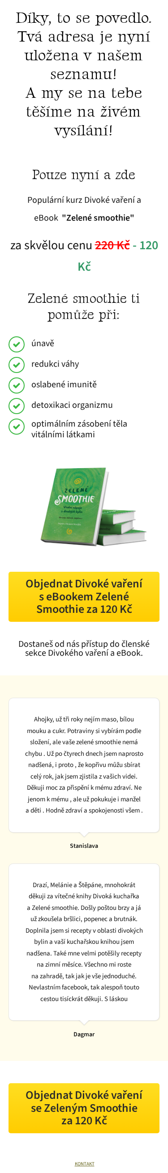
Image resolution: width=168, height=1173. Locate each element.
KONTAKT (85, 1163)
